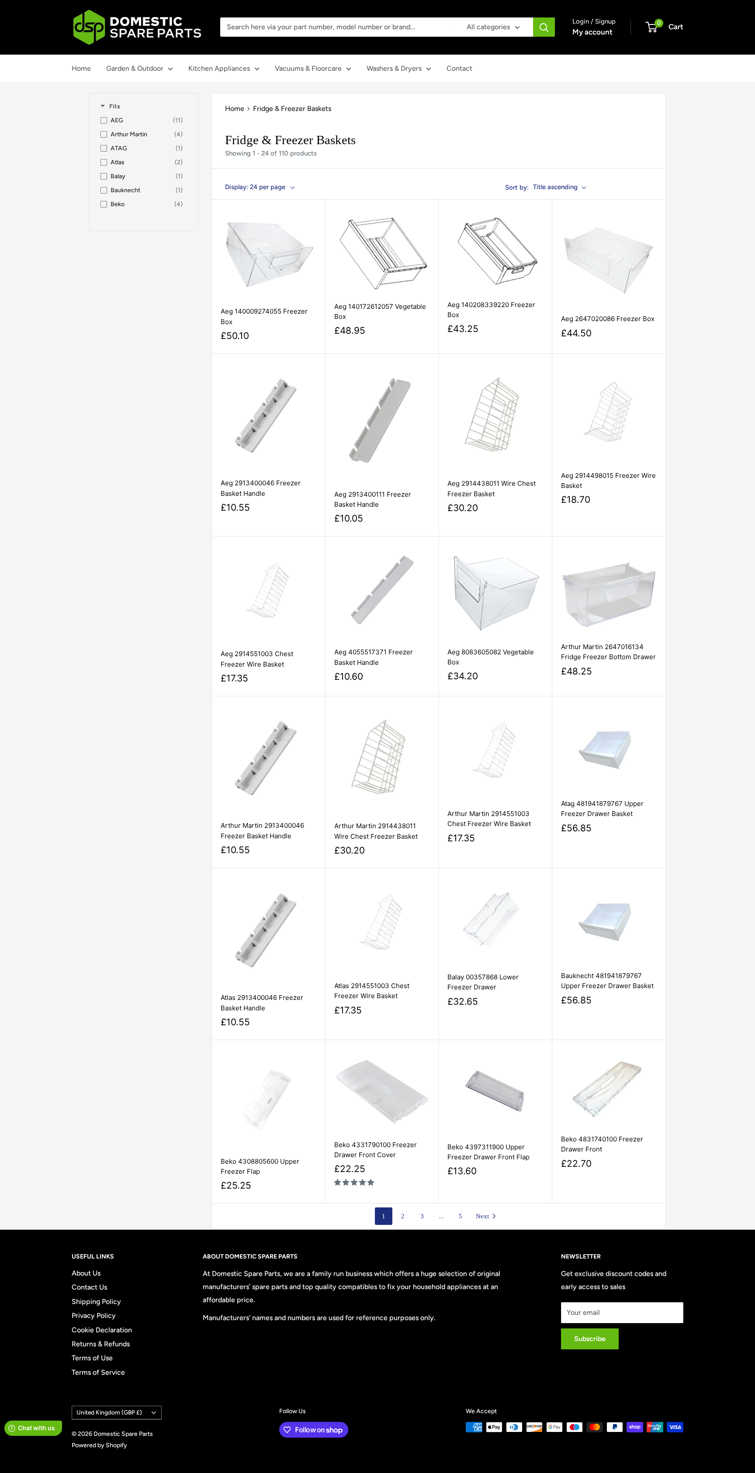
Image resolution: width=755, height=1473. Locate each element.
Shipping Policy (96, 1301)
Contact (459, 68)
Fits (114, 106)
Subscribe (590, 1339)
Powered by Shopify (99, 1445)
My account (592, 32)
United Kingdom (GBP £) (109, 1412)
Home (81, 68)
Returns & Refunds (101, 1344)
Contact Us (89, 1287)
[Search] (544, 27)
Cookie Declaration (102, 1330)
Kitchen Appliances (219, 68)
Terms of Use (92, 1358)
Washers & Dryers (394, 68)
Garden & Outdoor (134, 68)
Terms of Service (98, 1372)
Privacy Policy (94, 1315)
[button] (355, 1182)
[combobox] (337, 27)
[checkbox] (141, 120)
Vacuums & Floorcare (308, 68)
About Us (86, 1273)
